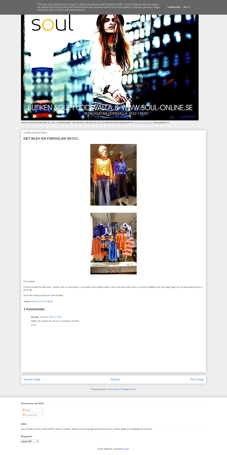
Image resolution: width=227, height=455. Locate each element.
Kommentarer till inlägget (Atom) (121, 389)
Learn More (174, 7)
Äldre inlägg (197, 379)
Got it (186, 7)
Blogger (125, 449)
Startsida (115, 379)
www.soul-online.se (143, 122)
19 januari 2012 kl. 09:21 (51, 317)
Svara (33, 325)
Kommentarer (31, 415)
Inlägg (28, 410)
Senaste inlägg (31, 379)
